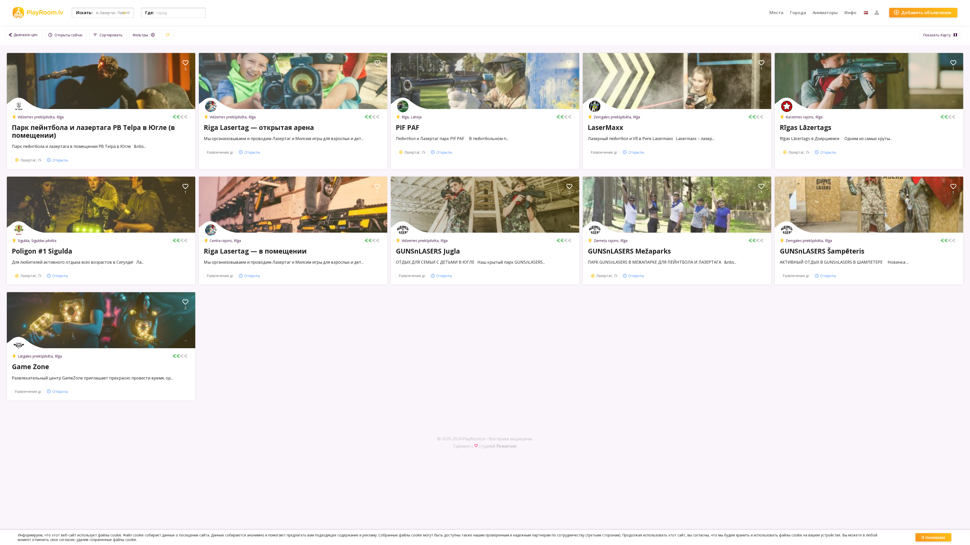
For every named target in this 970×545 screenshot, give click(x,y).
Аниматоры (825, 12)
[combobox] (24, 35)
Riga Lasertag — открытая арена (259, 127)
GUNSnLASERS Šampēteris (822, 251)
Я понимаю (933, 537)
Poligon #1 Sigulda (42, 251)
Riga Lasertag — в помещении (255, 251)
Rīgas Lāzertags (805, 127)
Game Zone (30, 366)
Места (776, 12)
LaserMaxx (605, 127)
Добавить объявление (922, 12)
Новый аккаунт (877, 13)
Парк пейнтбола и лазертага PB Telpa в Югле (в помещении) (93, 131)
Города (798, 12)
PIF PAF (407, 127)
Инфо (850, 12)
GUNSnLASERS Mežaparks (629, 251)
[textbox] (24, 35)
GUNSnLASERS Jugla (428, 251)
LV (866, 12)
